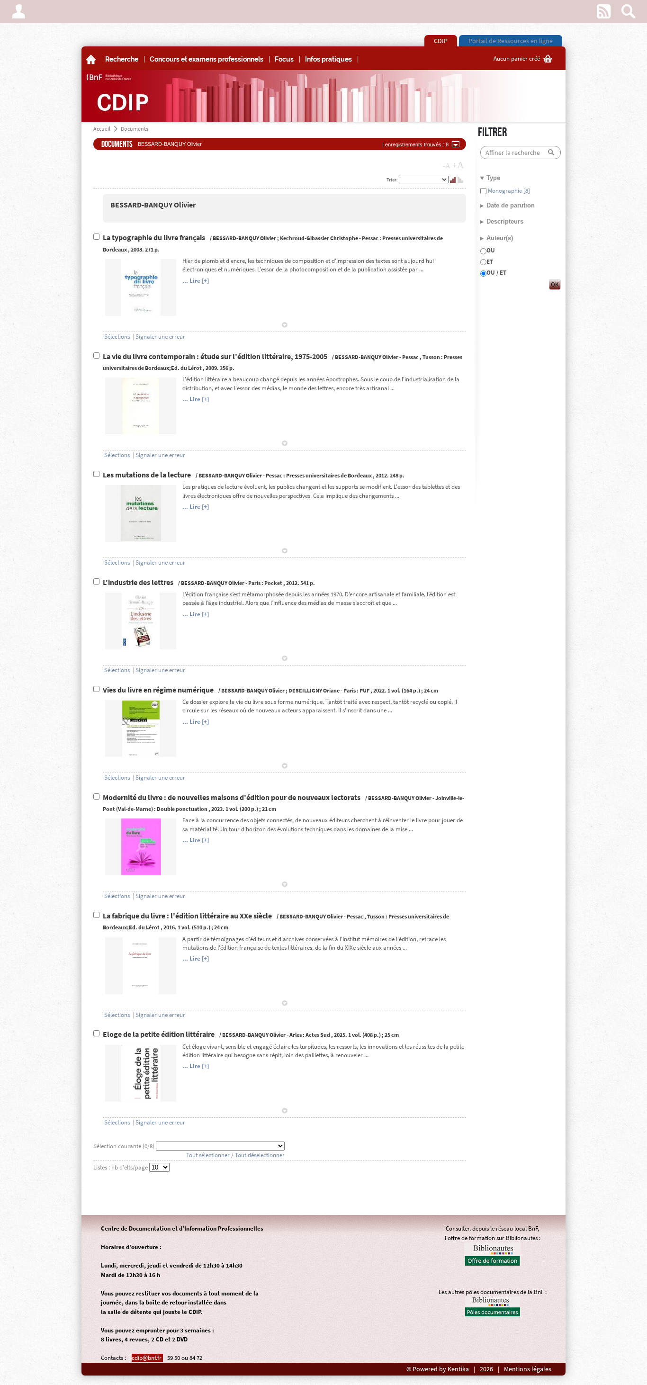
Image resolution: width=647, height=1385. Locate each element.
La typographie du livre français (155, 237)
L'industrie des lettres (139, 582)
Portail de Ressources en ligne (510, 40)
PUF (364, 690)
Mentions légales (527, 1369)
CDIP (441, 40)
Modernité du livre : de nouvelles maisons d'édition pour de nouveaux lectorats (232, 797)
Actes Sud (318, 1034)
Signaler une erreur (160, 337)
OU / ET (496, 273)
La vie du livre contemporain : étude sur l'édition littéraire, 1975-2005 (216, 356)
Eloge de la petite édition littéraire (159, 1034)
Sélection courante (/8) (124, 1146)
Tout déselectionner (260, 1155)
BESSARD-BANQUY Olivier (153, 204)
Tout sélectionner (208, 1155)
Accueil (101, 128)
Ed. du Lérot (186, 367)
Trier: (392, 179)
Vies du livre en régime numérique (159, 689)
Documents (134, 128)
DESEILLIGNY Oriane (314, 690)
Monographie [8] (508, 191)
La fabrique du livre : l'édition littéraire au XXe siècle (188, 915)
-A (446, 166)
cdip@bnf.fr (147, 1358)
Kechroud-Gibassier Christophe (319, 238)
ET (489, 262)
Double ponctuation (182, 808)
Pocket (273, 582)
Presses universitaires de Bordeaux (329, 475)
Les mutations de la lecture (147, 474)
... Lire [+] (195, 281)
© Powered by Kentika (437, 1369)
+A (458, 165)
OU (490, 250)
